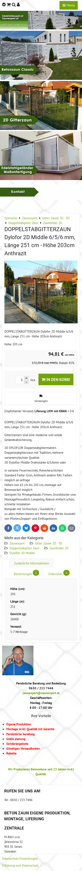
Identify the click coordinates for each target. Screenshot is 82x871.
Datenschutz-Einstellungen (20, 858)
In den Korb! (57, 379)
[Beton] (41, 78)
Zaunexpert (17, 543)
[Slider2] (41, 28)
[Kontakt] (41, 198)
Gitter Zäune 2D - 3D (48, 543)
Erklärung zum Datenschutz (20, 865)
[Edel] (41, 179)
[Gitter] (41, 129)
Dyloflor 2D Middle (22, 553)
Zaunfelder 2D (59, 548)
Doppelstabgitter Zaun (24, 548)
